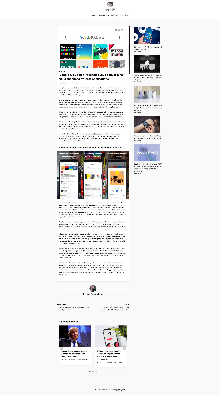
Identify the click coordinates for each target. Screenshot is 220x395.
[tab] (89, 371)
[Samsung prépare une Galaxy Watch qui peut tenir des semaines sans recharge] (148, 124)
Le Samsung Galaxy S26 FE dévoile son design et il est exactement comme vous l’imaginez (148, 108)
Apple (94, 15)
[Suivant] (124, 348)
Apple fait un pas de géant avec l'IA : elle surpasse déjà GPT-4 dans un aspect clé (115, 307)
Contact (124, 15)
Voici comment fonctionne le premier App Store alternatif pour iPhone (73, 307)
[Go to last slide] (61, 348)
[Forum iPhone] (110, 6)
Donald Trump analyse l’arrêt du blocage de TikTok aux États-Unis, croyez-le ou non (74, 353)
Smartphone (104, 15)
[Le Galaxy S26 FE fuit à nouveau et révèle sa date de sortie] (148, 35)
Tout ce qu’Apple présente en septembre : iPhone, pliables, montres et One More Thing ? (148, 77)
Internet (115, 15)
